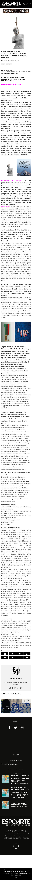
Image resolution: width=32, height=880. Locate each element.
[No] (30, 874)
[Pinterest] (19, 653)
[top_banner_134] (16, 10)
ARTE (3, 64)
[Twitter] (12, 653)
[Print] (12, 657)
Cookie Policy (24, 833)
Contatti (23, 830)
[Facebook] (4, 653)
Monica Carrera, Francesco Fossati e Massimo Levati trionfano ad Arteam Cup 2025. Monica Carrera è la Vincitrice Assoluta (20, 778)
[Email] (4, 657)
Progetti (8, 64)
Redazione (7, 60)
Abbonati (23, 831)
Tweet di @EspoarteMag (9, 764)
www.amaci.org (6, 524)
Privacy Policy (10, 833)
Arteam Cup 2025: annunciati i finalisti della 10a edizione (20, 804)
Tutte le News (12, 830)
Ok (16, 877)
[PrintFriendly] (19, 657)
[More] (26, 657)
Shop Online (12, 831)
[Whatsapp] (26, 653)
